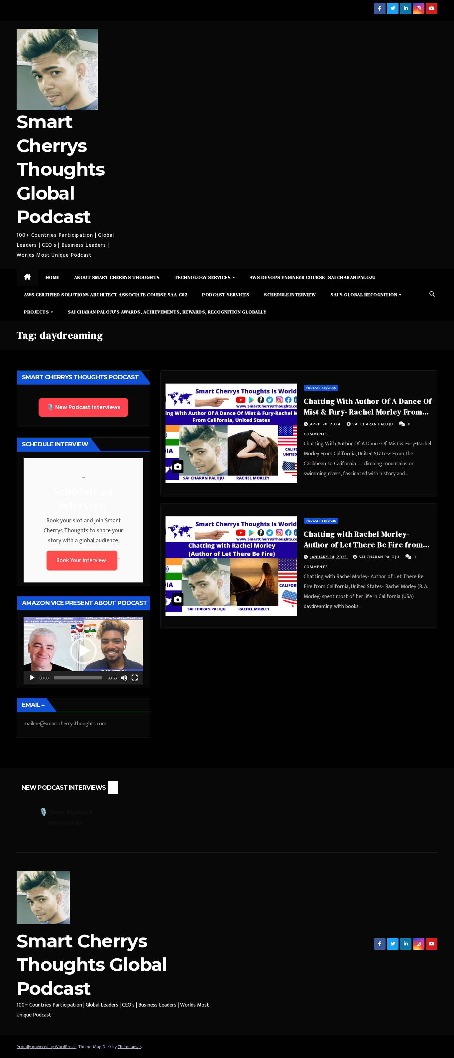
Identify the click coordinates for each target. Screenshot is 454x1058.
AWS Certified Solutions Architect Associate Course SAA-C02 (105, 294)
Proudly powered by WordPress (46, 1046)
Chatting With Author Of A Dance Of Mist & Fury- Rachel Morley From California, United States (368, 411)
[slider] (78, 677)
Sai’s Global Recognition (364, 294)
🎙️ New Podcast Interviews (83, 407)
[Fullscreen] (134, 677)
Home (52, 277)
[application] (83, 650)
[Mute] (124, 677)
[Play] (32, 677)
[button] (432, 294)
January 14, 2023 (329, 557)
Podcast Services (225, 294)
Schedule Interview (290, 294)
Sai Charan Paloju (373, 424)
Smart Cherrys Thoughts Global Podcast (60, 169)
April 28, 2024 (326, 424)
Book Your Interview (82, 561)
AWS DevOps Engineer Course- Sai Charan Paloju (313, 277)
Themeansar (129, 1046)
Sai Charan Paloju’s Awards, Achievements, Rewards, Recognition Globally (167, 312)
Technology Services (203, 277)
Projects (37, 312)
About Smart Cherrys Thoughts (117, 277)
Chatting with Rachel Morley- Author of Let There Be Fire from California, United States (363, 544)
